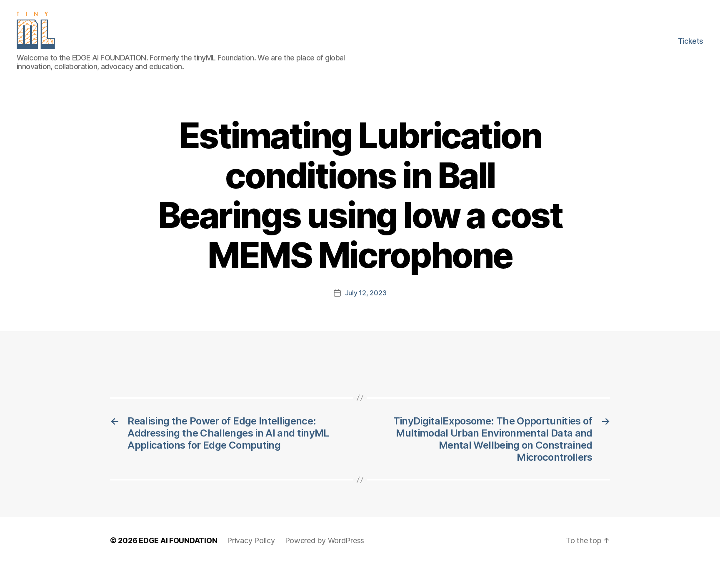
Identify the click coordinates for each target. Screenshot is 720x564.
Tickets (690, 41)
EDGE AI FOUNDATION (178, 540)
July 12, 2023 (366, 293)
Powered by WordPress (325, 540)
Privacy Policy (251, 540)
